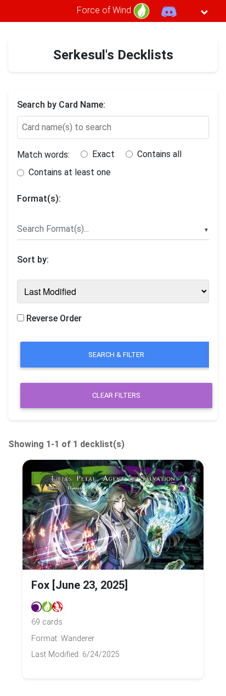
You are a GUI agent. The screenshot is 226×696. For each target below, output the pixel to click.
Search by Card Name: (61, 104)
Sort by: (33, 259)
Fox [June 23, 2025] (79, 585)
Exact (103, 154)
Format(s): (39, 198)
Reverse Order (53, 318)
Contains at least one (70, 172)
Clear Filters (116, 395)
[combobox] (113, 229)
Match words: (43, 154)
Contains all (159, 154)
